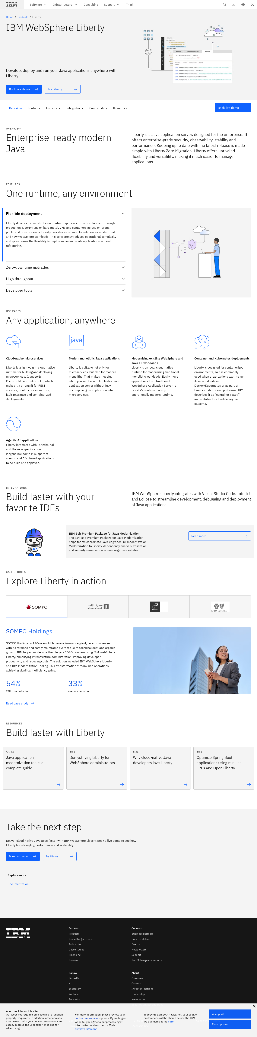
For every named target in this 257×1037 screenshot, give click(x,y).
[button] (243, 4)
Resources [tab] (120, 108)
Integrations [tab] (74, 108)
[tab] (36, 607)
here (171, 1021)
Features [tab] (34, 108)
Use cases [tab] (53, 108)
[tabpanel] (128, 664)
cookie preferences (86, 1018)
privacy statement (86, 1029)
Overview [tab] (15, 108)
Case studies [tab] (98, 108)
